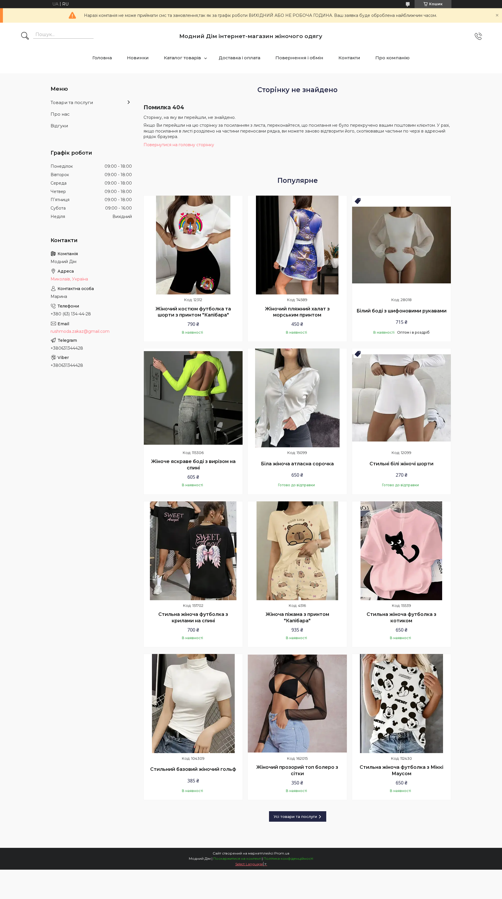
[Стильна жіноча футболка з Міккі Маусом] (401, 703)
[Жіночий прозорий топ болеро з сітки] (297, 703)
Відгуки (59, 125)
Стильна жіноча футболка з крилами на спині (193, 617)
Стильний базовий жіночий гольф (193, 769)
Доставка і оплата (239, 57)
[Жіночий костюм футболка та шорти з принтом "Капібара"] (193, 245)
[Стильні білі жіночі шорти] (401, 397)
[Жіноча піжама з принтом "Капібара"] (297, 550)
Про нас (60, 114)
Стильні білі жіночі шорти (401, 464)
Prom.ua (281, 853)
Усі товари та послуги (295, 816)
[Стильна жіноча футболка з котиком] (401, 550)
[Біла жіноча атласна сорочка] (297, 397)
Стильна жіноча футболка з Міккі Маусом (401, 770)
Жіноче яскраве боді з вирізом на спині (193, 465)
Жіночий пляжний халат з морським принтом (297, 312)
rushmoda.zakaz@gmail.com (80, 331)
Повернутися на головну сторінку (179, 144)
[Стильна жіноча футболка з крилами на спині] (193, 550)
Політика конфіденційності (288, 858)
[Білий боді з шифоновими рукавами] (401, 245)
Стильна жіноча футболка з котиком (401, 617)
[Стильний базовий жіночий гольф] (193, 703)
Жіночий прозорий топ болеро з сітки (297, 770)
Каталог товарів (182, 57)
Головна (102, 57)
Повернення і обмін (299, 57)
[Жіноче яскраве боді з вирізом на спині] (193, 397)
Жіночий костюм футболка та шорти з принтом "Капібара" (193, 312)
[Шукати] (25, 36)
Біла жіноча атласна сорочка (297, 464)
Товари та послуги (72, 102)
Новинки (138, 57)
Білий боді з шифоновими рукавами (401, 311)
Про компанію (392, 57)
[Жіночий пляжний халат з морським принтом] (297, 245)
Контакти (349, 57)
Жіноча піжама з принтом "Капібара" (297, 617)
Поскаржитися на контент (237, 858)
